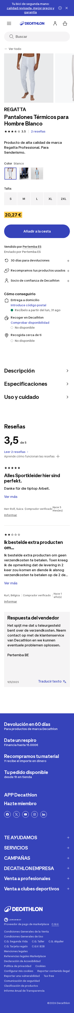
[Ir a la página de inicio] (32, 23)
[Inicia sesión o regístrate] (55, 23)
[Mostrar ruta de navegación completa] (5, 49)
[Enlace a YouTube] (25, 814)
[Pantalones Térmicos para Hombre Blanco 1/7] (28, 78)
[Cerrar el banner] (66, 8)
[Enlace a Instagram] (34, 814)
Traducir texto (50, 681)
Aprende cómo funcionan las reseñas (29, 456)
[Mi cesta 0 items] (65, 23)
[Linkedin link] (43, 814)
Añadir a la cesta (37, 231)
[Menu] (9, 23)
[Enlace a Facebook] (7, 814)
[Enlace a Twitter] (16, 814)
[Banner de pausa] (60, 8)
